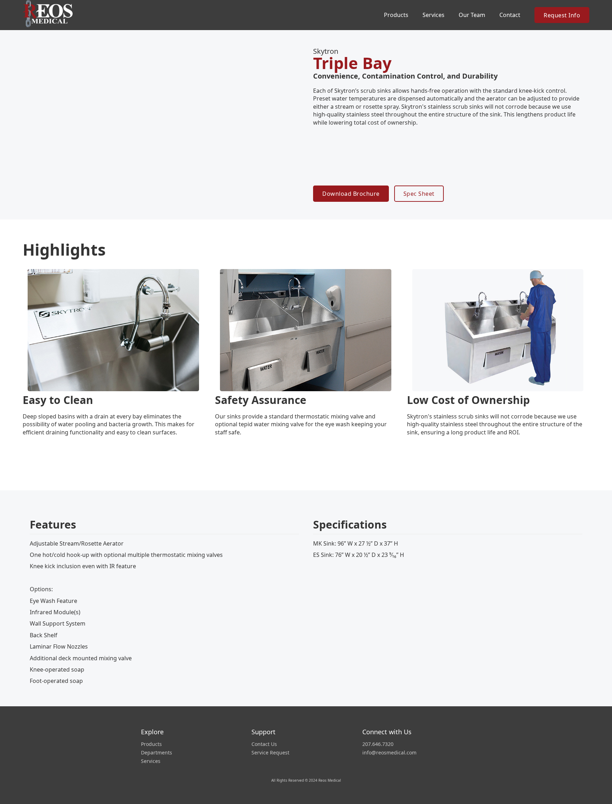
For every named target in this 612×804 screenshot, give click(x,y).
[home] (49, 13)
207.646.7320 (377, 744)
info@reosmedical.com (389, 752)
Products (151, 744)
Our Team (472, 15)
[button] (396, 15)
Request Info (562, 15)
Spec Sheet (419, 194)
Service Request (270, 752)
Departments (156, 752)
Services (433, 15)
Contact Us (264, 744)
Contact (509, 15)
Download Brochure (351, 194)
